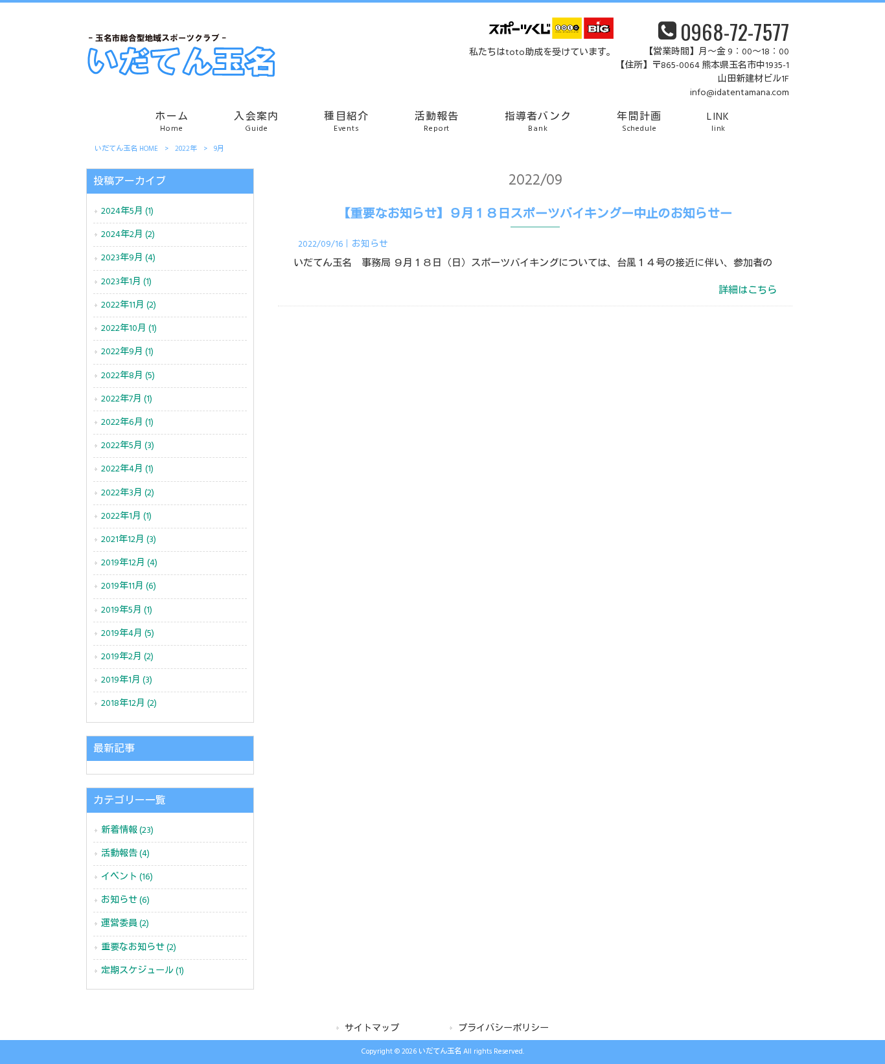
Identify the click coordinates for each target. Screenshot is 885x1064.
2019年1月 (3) (126, 680)
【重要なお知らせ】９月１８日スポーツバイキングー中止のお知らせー (535, 214)
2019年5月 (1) (126, 610)
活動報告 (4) (125, 853)
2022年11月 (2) (128, 305)
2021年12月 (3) (128, 539)
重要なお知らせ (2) (138, 947)
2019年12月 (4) (129, 563)
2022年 (186, 149)
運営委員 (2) (125, 923)
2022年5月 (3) (127, 445)
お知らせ (370, 244)
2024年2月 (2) (128, 234)
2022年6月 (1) (127, 422)
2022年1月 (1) (126, 516)
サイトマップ (372, 1029)
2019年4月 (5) (127, 633)
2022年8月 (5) (128, 375)
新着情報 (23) (127, 830)
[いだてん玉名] (180, 75)
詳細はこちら (747, 291)
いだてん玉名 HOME (126, 149)
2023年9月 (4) (128, 258)
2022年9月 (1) (127, 352)
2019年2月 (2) (127, 657)
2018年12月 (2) (129, 703)
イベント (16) (127, 877)
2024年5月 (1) (127, 211)
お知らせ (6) (125, 900)
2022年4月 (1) (127, 469)
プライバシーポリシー (503, 1029)
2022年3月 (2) (127, 493)
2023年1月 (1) (126, 282)
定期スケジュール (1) (142, 971)
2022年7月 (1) (126, 399)
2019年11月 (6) (128, 586)
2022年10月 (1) (129, 328)
